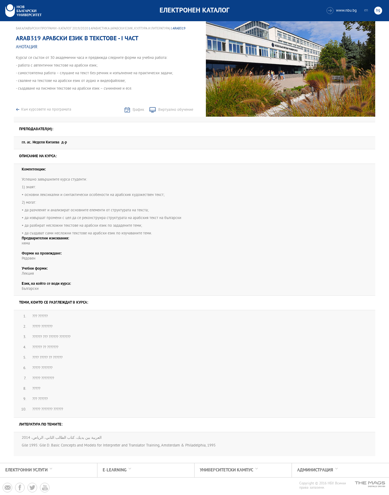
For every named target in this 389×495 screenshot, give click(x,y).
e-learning (114, 470)
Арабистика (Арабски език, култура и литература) (130, 29)
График (138, 109)
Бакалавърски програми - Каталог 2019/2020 (52, 29)
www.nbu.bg (342, 10)
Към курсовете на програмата (46, 109)
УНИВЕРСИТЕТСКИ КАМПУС (226, 470)
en (366, 10)
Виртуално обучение (175, 109)
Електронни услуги (26, 470)
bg (378, 10)
